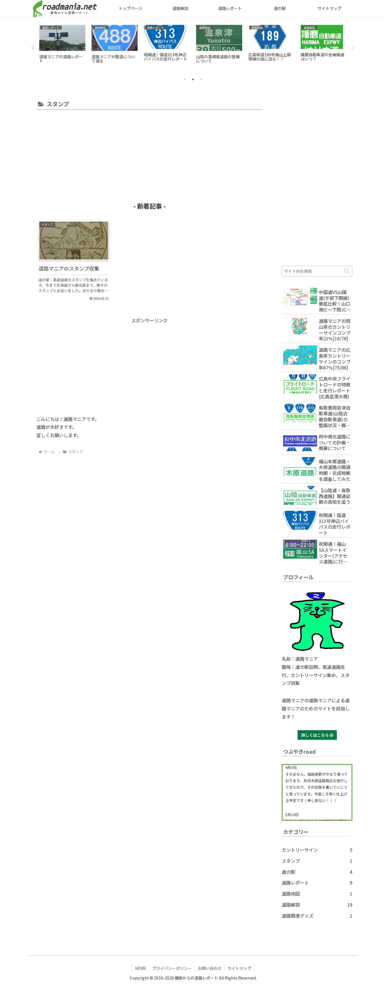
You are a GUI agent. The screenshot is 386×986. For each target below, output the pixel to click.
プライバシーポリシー (172, 968)
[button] (347, 271)
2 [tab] (193, 79)
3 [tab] (201, 79)
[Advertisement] (149, 154)
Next (353, 48)
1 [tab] (184, 79)
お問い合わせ (210, 968)
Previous (32, 48)
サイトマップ (239, 968)
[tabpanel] (62, 46)
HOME (140, 968)
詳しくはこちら (315, 735)
